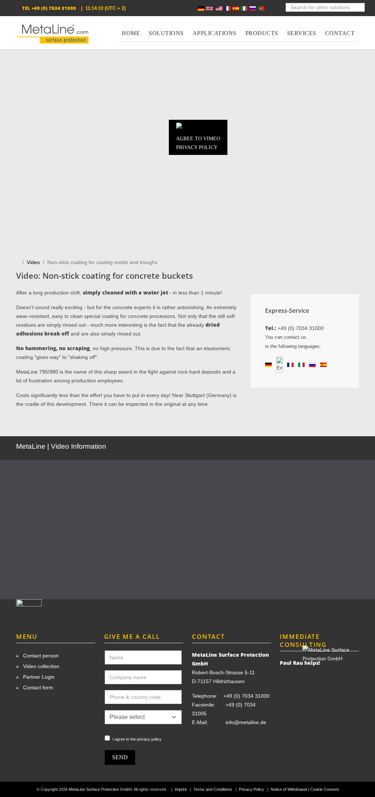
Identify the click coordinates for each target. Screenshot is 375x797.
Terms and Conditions (212, 789)
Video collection (40, 666)
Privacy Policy (251, 789)
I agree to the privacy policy (136, 739)
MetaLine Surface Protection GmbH (100, 789)
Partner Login (38, 677)
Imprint (181, 789)
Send (120, 757)
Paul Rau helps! (300, 662)
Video (33, 262)
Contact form (37, 687)
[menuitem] (130, 29)
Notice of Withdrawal (289, 789)
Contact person (40, 656)
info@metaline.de (246, 722)
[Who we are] (55, 609)
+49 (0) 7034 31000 (53, 8)
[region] (187, 524)
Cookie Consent (324, 789)
